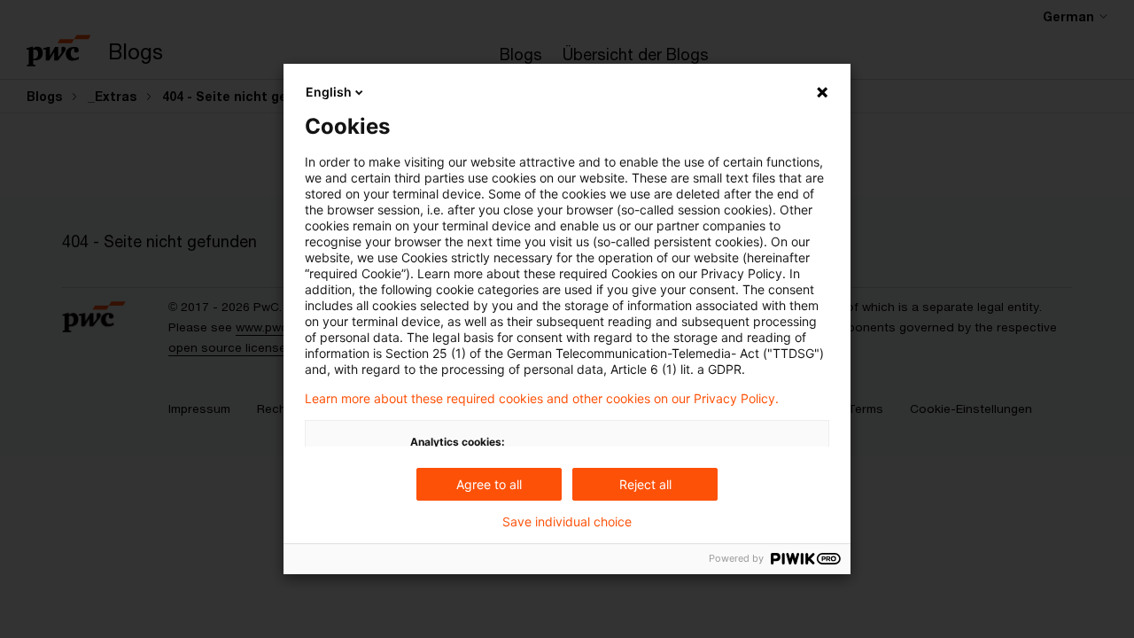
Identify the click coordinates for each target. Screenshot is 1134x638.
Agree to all (489, 484)
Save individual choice (567, 522)
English (329, 91)
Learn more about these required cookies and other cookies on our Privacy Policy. (542, 399)
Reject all (645, 484)
